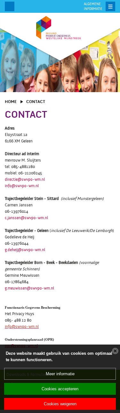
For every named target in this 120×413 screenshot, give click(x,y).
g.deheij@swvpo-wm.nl (25, 250)
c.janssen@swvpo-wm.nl (26, 218)
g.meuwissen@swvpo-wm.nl (29, 288)
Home (11, 101)
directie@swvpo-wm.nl (25, 179)
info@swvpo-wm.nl (22, 186)
